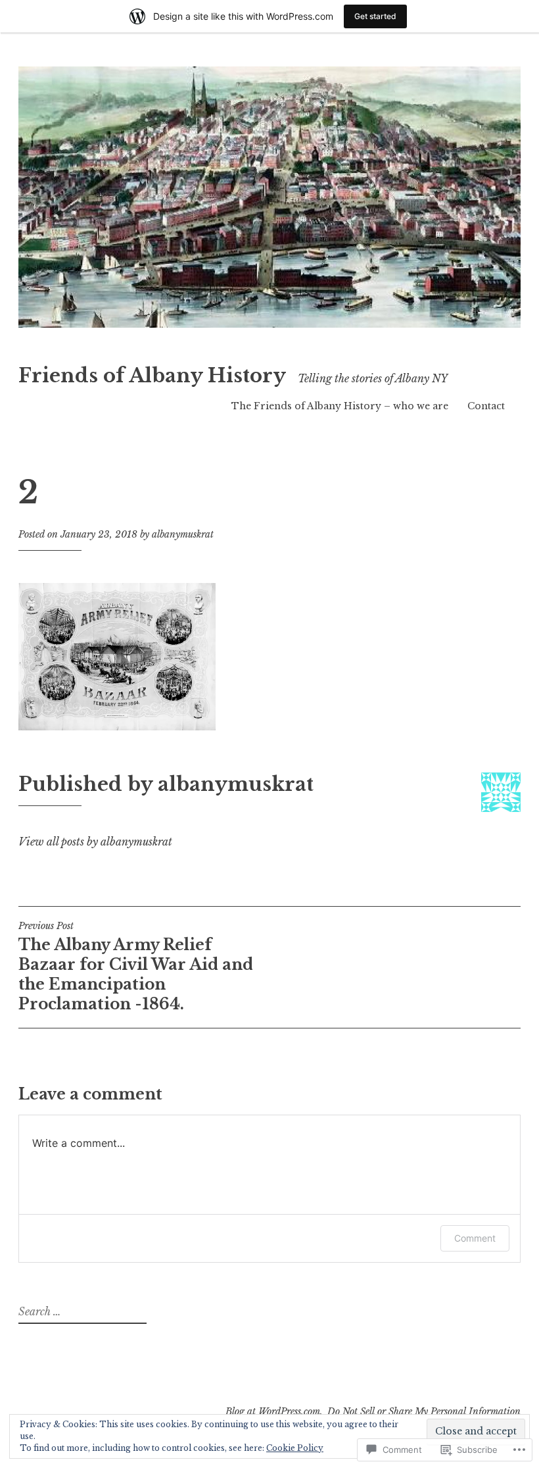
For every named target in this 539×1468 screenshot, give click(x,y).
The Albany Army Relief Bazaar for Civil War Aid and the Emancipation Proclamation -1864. (135, 966)
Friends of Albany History (152, 376)
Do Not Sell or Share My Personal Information (424, 1411)
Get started (375, 16)
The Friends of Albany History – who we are (339, 406)
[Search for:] (80, 1312)
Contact (486, 406)
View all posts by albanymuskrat (95, 841)
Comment (475, 1238)
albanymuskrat (183, 534)
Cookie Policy (294, 1448)
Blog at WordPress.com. (274, 1411)
